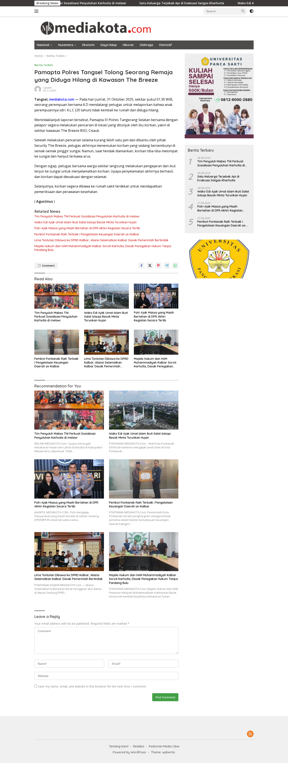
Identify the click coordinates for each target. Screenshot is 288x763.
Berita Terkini (43, 65)
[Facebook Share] (141, 265)
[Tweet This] (150, 265)
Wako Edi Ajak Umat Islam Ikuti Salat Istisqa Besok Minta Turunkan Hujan (85, 222)
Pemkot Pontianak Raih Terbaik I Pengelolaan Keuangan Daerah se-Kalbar (86, 234)
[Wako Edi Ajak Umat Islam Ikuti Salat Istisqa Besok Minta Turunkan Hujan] (106, 296)
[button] (243, 11)
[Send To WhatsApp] (175, 265)
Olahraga (146, 45)
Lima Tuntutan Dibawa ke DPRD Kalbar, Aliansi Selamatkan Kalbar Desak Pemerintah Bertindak (101, 240)
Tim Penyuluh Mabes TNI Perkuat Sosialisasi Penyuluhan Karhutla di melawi (86, 216)
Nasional (43, 45)
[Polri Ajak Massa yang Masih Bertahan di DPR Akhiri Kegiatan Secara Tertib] (156, 296)
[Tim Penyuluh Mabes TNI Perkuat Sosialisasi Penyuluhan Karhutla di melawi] (56, 296)
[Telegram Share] (167, 265)
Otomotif (165, 45)
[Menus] (37, 11)
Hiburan (128, 45)
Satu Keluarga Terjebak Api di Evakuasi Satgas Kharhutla (155, 3)
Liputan (47, 87)
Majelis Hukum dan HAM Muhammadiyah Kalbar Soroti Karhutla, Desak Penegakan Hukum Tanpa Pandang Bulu (102, 248)
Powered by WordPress (129, 752)
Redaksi (138, 746)
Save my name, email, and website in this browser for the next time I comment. (92, 686)
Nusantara (65, 45)
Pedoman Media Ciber (164, 746)
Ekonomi (88, 45)
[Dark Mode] (251, 11)
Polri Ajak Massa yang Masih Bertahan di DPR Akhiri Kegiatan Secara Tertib (87, 228)
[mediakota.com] (93, 28)
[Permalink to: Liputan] (37, 89)
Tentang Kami (118, 746)
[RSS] (250, 734)
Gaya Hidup (108, 45)
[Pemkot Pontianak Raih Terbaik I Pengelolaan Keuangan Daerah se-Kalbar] (56, 342)
